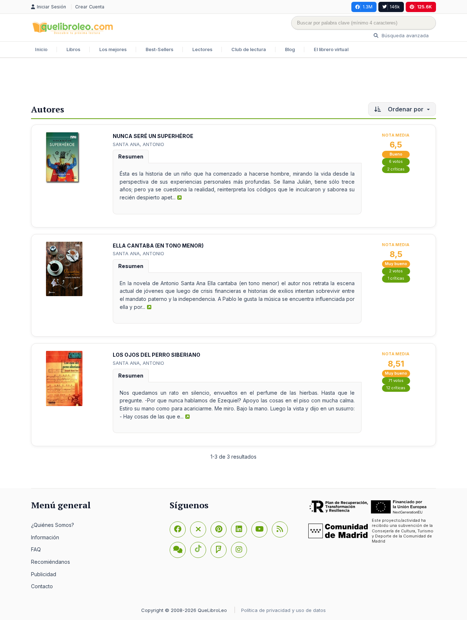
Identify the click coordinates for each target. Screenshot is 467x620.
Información (45, 537)
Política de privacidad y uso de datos (283, 610)
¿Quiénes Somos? (52, 525)
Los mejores (113, 49)
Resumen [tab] (130, 156)
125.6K (424, 6)
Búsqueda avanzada (404, 35)
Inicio (41, 49)
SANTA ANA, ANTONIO (138, 144)
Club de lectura (248, 49)
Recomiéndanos (50, 562)
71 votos (396, 380)
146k (395, 6)
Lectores (202, 49)
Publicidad (43, 574)
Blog (290, 49)
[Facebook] (178, 529)
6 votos (396, 161)
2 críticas (396, 169)
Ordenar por (405, 109)
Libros (73, 49)
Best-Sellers (159, 49)
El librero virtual (331, 49)
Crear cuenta (89, 6)
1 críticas (396, 278)
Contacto (42, 586)
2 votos (396, 271)
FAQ (36, 549)
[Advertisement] (233, 81)
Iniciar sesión (52, 6)
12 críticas (395, 388)
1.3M (368, 6)
